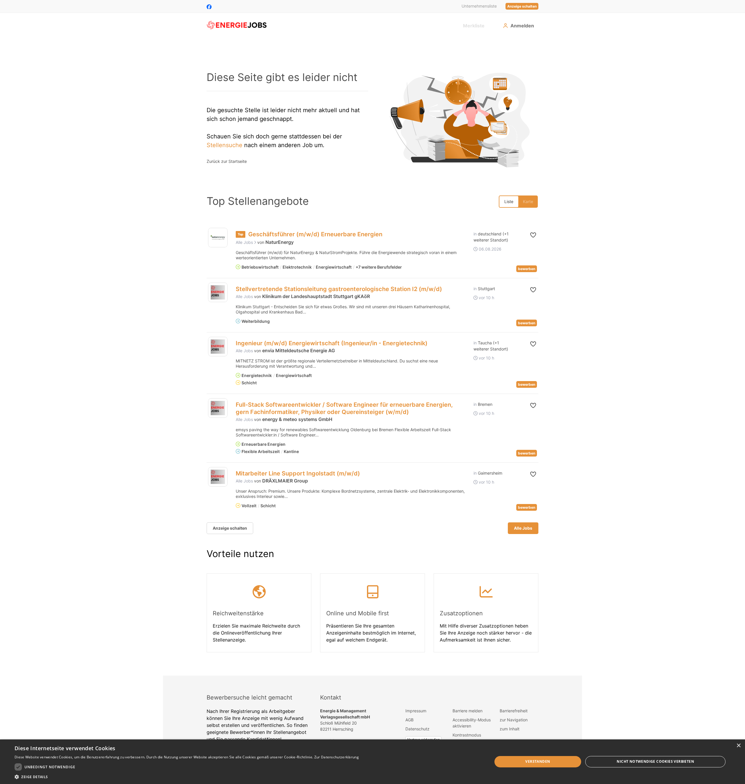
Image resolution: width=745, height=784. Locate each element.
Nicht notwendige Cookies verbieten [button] (655, 761)
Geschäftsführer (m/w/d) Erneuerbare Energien (315, 234)
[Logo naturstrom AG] (217, 237)
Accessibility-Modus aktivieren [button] (472, 722)
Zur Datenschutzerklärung (336, 757)
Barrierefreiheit (514, 710)
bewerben (526, 269)
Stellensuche (224, 145)
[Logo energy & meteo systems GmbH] (217, 408)
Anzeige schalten (522, 6)
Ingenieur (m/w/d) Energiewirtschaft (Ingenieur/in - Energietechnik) (332, 343)
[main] (372, 356)
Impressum (415, 710)
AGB (409, 719)
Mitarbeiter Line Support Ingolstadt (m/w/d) (298, 473)
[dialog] (372, 761)
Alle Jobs (245, 242)
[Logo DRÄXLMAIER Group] (217, 476)
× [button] (738, 746)
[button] (528, 235)
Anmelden (522, 26)
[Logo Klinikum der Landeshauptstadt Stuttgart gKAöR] (217, 292)
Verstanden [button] (537, 761)
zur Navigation (514, 719)
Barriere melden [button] (468, 710)
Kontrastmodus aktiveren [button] (467, 738)
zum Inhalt (509, 728)
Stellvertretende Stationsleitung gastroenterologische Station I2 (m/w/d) (339, 289)
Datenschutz (417, 728)
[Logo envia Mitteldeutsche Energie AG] (217, 346)
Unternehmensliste (479, 6)
